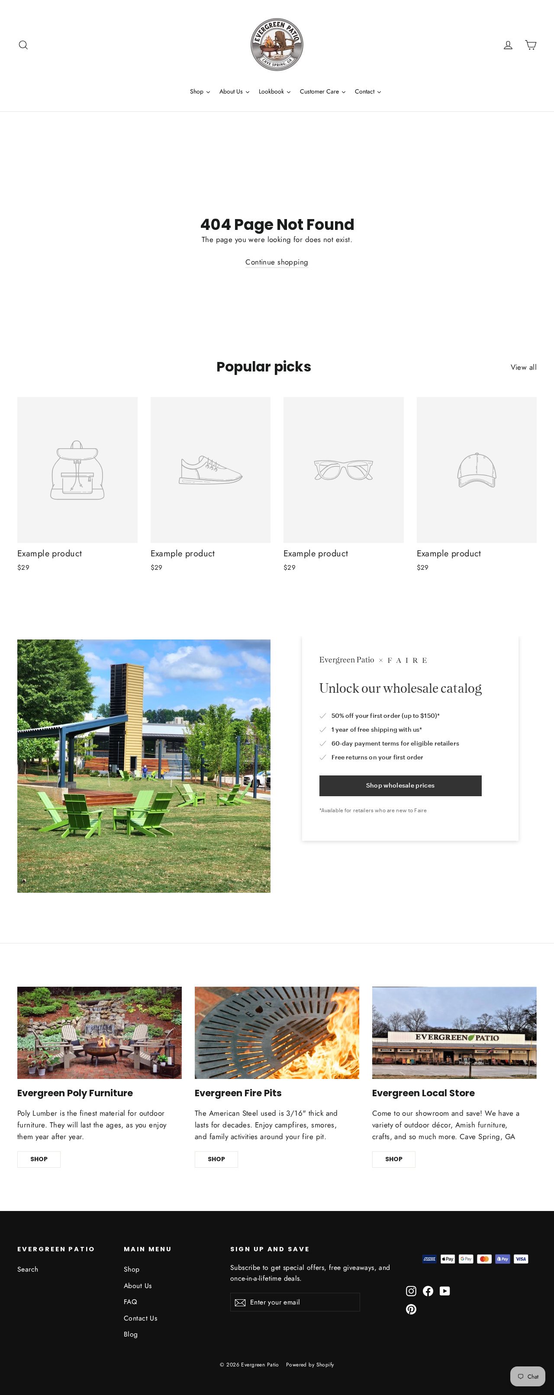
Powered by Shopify (310, 1365)
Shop (132, 1269)
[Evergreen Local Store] (454, 1033)
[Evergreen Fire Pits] (277, 1033)
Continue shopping (276, 262)
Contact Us (140, 1318)
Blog (131, 1334)
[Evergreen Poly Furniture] (99, 1033)
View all (524, 367)
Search (28, 1269)
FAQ (130, 1302)
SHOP (39, 1159)
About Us (137, 1286)
